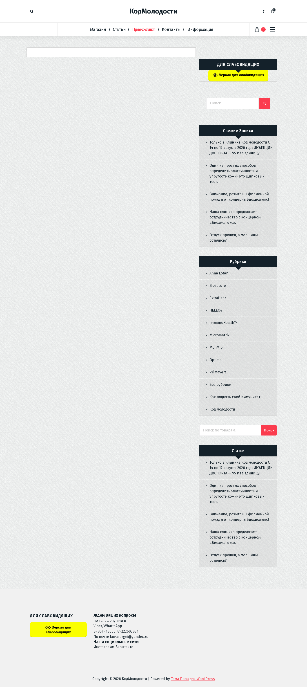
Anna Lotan (218, 273)
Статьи (119, 29)
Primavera (218, 372)
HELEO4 (215, 310)
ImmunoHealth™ (223, 323)
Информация (200, 29)
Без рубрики (220, 384)
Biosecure (217, 285)
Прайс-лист (143, 29)
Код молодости (222, 409)
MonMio (215, 347)
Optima (215, 360)
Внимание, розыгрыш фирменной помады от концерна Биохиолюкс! (239, 197)
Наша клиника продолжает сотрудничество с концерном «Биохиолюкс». (235, 217)
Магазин (98, 29)
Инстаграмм (103, 647)
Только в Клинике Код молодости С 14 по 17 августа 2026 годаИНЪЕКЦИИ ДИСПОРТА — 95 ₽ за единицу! (241, 147)
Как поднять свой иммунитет (234, 397)
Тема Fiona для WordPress (193, 679)
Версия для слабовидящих (241, 75)
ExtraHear (217, 298)
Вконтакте (124, 647)
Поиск (269, 430)
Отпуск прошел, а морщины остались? (233, 237)
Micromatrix (219, 335)
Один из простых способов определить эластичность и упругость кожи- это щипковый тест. (237, 173)
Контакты (171, 29)
